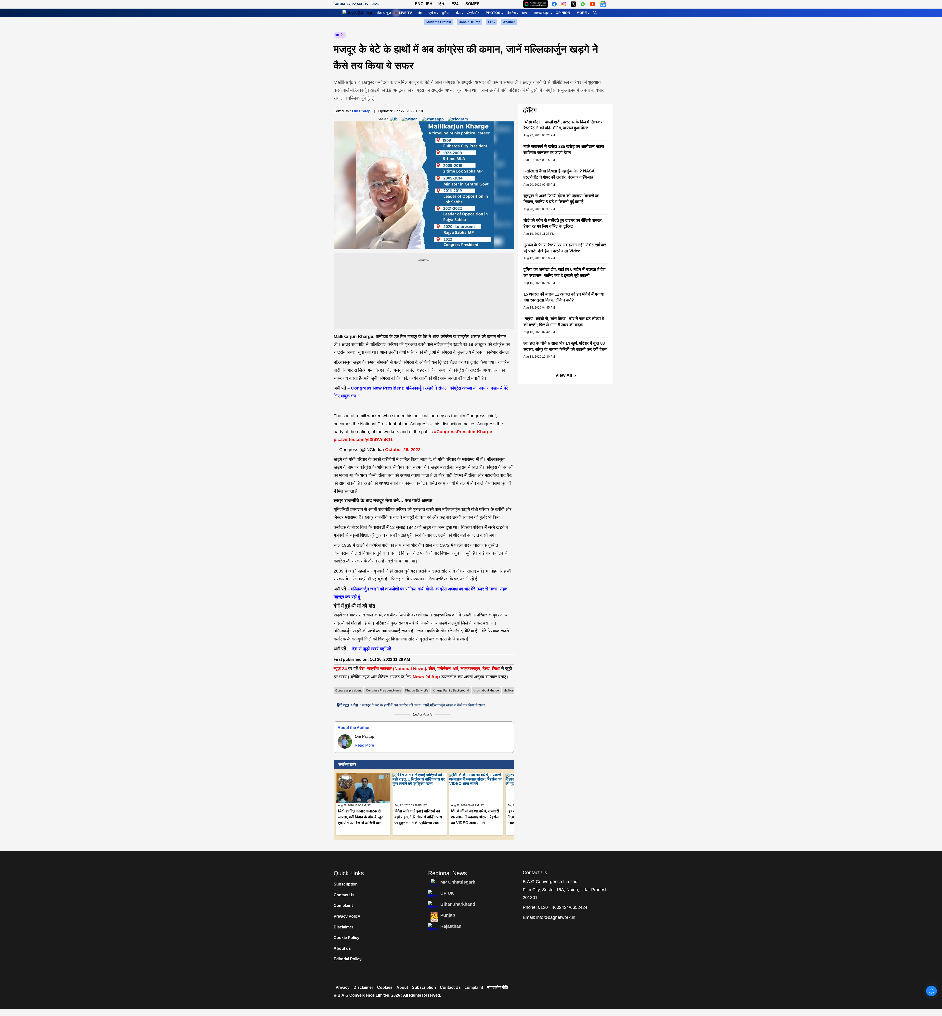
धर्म (455, 668)
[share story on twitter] (410, 119)
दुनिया (445, 13)
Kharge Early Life (416, 690)
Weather (509, 22)
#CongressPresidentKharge (463, 431)
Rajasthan (450, 926)
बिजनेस (511, 13)
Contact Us (344, 895)
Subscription (346, 884)
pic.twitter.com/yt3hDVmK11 (363, 439)
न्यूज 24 (341, 668)
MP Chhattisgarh (457, 882)
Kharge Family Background (451, 690)
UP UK (447, 893)
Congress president (348, 690)
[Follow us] (603, 4)
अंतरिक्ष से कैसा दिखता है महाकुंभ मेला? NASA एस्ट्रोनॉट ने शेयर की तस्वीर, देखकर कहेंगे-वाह (558, 174)
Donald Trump (469, 22)
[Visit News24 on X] (573, 4)
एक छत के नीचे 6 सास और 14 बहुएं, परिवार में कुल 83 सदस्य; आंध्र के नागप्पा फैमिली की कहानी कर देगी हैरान (565, 346)
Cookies (384, 987)
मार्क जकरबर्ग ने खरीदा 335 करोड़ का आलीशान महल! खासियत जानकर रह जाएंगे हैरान (563, 149)
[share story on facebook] (394, 119)
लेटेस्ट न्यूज (384, 13)
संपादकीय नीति (497, 987)
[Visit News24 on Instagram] (564, 4)
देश (420, 13)
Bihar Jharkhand (457, 904)
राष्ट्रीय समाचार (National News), (397, 668)
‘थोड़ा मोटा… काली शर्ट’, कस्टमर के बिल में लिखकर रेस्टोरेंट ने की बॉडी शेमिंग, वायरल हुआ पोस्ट (562, 125)
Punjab (447, 915)
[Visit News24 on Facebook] (554, 4)
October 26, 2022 (402, 449)
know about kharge (486, 690)
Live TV (405, 13)
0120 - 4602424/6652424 (562, 907)
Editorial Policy (348, 959)
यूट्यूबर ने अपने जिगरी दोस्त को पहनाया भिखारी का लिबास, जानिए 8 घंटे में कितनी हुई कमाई (561, 199)
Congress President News (383, 690)
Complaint (343, 905)
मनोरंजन (444, 668)
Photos (493, 13)
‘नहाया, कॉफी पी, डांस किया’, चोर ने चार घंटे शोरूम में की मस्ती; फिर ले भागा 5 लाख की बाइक (563, 321)
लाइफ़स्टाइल (470, 668)
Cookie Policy (346, 938)
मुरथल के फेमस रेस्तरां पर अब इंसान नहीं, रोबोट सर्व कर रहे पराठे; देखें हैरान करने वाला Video (564, 248)
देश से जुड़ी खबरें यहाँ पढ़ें (371, 648)
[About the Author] (345, 741)
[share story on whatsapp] (433, 119)
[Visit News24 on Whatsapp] (583, 4)
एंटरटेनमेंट (473, 13)
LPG (491, 22)
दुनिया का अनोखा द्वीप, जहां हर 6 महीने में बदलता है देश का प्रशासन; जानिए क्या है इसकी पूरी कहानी (564, 272)
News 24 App (427, 676)
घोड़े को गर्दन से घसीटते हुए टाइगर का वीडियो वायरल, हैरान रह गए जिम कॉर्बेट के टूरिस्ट (563, 223)
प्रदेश (432, 13)
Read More (364, 745)
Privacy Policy (347, 916)
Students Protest (438, 22)
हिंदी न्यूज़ (343, 705)
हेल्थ (524, 13)
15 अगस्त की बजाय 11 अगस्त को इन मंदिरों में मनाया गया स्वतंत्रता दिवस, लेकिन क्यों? (563, 297)
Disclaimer (343, 927)
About (402, 987)
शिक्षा (496, 668)
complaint (474, 987)
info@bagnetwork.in (555, 917)
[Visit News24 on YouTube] (592, 4)
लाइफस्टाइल (541, 13)
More (581, 13)
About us (342, 948)
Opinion (563, 13)
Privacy (343, 987)
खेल (458, 13)
